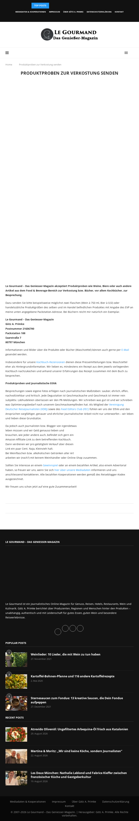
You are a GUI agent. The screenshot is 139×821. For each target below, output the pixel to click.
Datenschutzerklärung (99, 11)
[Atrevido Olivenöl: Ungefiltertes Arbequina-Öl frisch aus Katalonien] (16, 734)
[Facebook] (55, 16)
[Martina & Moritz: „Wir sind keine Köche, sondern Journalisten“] (16, 756)
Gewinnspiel (50, 465)
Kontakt (119, 11)
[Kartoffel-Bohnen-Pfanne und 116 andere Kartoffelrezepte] (16, 681)
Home (8, 64)
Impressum (54, 11)
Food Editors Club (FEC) (75, 409)
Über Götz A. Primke (73, 11)
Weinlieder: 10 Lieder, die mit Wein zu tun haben (65, 654)
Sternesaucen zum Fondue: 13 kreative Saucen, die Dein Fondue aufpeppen (77, 700)
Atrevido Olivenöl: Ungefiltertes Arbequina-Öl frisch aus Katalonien (79, 729)
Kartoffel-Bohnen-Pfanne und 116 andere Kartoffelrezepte (72, 676)
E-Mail (125, 349)
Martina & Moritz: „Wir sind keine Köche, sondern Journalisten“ (76, 751)
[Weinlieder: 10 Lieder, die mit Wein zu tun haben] (16, 659)
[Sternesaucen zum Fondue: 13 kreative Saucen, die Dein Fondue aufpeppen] (16, 703)
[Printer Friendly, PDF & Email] (23, 494)
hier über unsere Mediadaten (72, 470)
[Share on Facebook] (68, 508)
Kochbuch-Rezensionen (50, 362)
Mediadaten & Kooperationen (30, 11)
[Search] (132, 53)
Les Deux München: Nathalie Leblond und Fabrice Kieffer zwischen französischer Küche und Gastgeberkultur (79, 775)
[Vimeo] (80, 16)
